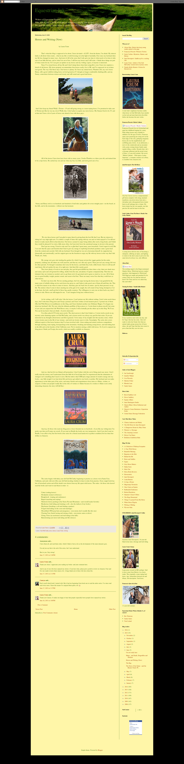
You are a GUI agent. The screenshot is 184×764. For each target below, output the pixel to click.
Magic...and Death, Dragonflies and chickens (136, 656)
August (128, 644)
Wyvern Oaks (128, 507)
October (129, 638)
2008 (126, 704)
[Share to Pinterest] (68, 528)
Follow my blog (135, 733)
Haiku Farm (128, 467)
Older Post (112, 609)
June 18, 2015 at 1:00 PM (47, 600)
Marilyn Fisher (128, 381)
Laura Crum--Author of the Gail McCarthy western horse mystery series (136, 64)
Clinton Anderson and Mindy (133, 422)
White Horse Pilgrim (130, 502)
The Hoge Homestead (130, 497)
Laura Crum (60, 531)
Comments (128, 363)
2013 (126, 690)
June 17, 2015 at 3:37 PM (47, 588)
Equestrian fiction (134, 727)
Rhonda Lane (128, 383)
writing (66, 531)
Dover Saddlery (129, 397)
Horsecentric (128, 474)
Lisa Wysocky (128, 378)
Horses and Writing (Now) (134, 660)
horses (54, 531)
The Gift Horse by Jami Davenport (134, 425)
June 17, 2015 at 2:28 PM (47, 555)
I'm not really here (131, 652)
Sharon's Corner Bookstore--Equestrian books (136, 410)
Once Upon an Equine (131, 487)
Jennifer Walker (129, 376)
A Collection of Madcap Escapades (134, 446)
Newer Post (39, 609)
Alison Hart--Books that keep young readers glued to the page (135, 48)
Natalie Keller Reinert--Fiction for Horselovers (134, 68)
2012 (126, 693)
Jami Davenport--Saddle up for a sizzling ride (136, 59)
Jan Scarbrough (129, 373)
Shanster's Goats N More (131, 495)
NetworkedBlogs (134, 721)
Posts (126, 360)
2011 (126, 695)
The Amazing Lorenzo (131, 433)
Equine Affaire (128, 400)
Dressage (132, 730)
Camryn (42, 580)
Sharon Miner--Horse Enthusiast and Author (135, 406)
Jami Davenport (129, 477)
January (129, 683)
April (128, 674)
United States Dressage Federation (134, 414)
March (128, 677)
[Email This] (60, 528)
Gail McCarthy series (46, 531)
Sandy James (128, 386)
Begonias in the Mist (130, 454)
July (127, 647)
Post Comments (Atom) (50, 613)
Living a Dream (129, 482)
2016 (126, 630)
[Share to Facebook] (66, 528)
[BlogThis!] (62, 528)
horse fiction (133, 729)
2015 (126, 633)
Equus (126, 462)
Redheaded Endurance (131, 490)
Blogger (100, 750)
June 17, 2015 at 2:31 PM (47, 574)
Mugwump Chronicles (131, 484)
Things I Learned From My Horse (134, 500)
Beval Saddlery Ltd (130, 395)
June (128, 650)
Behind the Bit (128, 457)
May (128, 671)
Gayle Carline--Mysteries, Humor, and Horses (135, 55)
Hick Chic (127, 469)
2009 (126, 701)
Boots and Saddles (129, 459)
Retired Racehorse (129, 492)
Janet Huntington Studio (131, 402)
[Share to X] (64, 528)
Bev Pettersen (128, 616)
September (129, 641)
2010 (126, 698)
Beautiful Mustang (129, 452)
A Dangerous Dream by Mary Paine (135, 427)
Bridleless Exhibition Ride (132, 438)
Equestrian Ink (50, 10)
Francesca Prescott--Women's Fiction (135, 52)
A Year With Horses (130, 449)
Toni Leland (128, 621)
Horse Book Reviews (130, 472)
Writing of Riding (129, 505)
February (129, 680)
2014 (126, 687)
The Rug (128, 663)
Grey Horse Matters (130, 464)
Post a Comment (43, 605)
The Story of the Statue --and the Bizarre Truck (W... (136, 667)
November (129, 635)
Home (76, 609)
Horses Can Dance (129, 435)
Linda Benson (128, 479)
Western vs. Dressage (130, 430)
